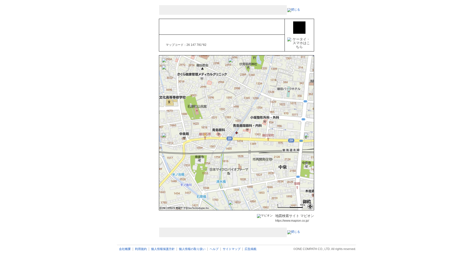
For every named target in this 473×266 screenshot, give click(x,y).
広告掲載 (250, 249)
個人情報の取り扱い (192, 249)
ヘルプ (214, 249)
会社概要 (125, 249)
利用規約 (141, 249)
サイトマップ (231, 249)
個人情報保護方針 (163, 249)
